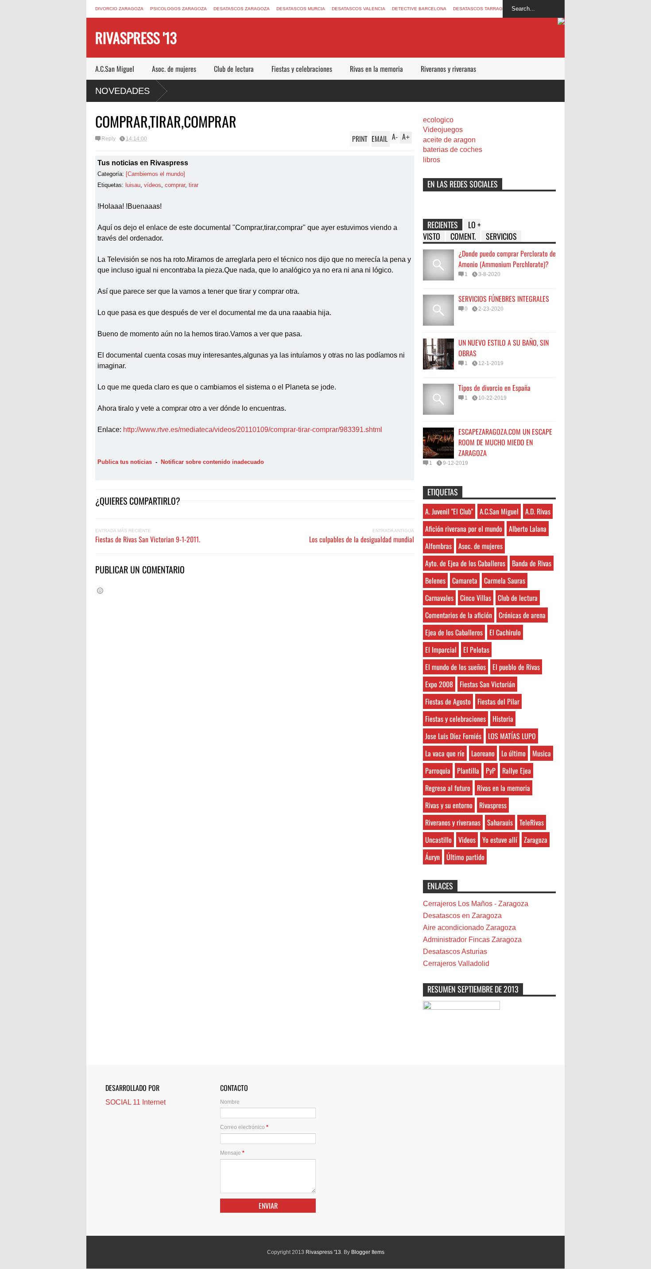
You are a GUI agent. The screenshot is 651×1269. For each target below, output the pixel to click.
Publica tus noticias (124, 462)
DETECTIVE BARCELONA (419, 8)
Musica (541, 753)
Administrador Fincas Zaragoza (472, 939)
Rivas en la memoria (376, 68)
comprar (175, 185)
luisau (132, 185)
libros (431, 159)
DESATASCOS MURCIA (300, 8)
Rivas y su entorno (449, 805)
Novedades (122, 91)
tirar (193, 185)
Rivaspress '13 (136, 37)
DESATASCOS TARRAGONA (482, 8)
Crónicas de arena (522, 615)
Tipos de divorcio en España (494, 387)
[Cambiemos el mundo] (155, 174)
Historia (502, 718)
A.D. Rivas (537, 511)
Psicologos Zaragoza (178, 8)
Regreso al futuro (447, 787)
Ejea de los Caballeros (454, 632)
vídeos (152, 185)
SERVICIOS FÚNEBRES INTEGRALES (503, 298)
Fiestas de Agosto (448, 701)
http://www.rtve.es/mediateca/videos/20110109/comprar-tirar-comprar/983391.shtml (252, 429)
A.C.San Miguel (114, 68)
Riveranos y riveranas (448, 68)
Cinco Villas (475, 597)
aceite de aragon (449, 140)
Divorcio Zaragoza (119, 8)
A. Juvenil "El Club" (449, 511)
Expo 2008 (439, 684)
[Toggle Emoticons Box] (100, 590)
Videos (467, 839)
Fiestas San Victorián (487, 684)
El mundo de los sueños (455, 667)
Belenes (435, 580)
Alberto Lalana (527, 528)
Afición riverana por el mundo (463, 528)
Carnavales (439, 597)
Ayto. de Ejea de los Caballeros (465, 563)
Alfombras (438, 546)
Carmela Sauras (504, 580)
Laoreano (483, 753)
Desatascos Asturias (455, 951)
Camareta (464, 580)
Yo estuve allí (499, 839)
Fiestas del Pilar (498, 701)
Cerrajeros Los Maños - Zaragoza (475, 903)
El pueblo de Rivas (516, 667)
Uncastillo (438, 839)
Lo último (513, 753)
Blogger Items (367, 1252)
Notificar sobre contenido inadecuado (212, 462)
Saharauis (500, 822)
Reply (108, 139)
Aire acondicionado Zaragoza (469, 927)
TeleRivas (531, 822)
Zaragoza (535, 839)
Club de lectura (234, 68)
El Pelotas (476, 649)
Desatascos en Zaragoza (462, 915)
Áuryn (432, 857)
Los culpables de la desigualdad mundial (361, 539)
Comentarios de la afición (458, 615)
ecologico (438, 120)
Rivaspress (493, 805)
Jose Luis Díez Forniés (453, 736)
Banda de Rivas (531, 563)
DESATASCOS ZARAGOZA (241, 8)
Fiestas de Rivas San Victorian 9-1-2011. (147, 539)
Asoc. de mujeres (174, 68)
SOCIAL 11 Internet (135, 1102)
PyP (491, 770)
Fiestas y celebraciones (301, 68)
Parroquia (437, 770)
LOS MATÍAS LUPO (512, 736)
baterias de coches (452, 149)
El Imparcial (441, 649)
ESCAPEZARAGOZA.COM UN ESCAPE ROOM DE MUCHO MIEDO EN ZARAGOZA (505, 442)
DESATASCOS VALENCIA (358, 8)
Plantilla (468, 770)
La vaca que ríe (445, 753)
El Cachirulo (505, 632)
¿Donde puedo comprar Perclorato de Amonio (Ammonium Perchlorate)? (507, 258)
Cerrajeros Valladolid (456, 963)
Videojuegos (443, 129)
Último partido (465, 857)
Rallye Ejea (516, 770)
